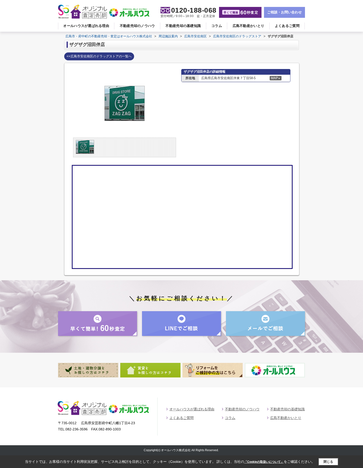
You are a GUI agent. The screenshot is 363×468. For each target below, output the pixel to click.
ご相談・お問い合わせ (284, 12)
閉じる (328, 461)
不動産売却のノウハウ (137, 26)
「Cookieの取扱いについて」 (264, 462)
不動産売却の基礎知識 (183, 26)
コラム (216, 26)
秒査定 (240, 12)
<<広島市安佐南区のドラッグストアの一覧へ (99, 56)
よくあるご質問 (287, 26)
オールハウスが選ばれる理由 (86, 26)
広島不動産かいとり (248, 26)
